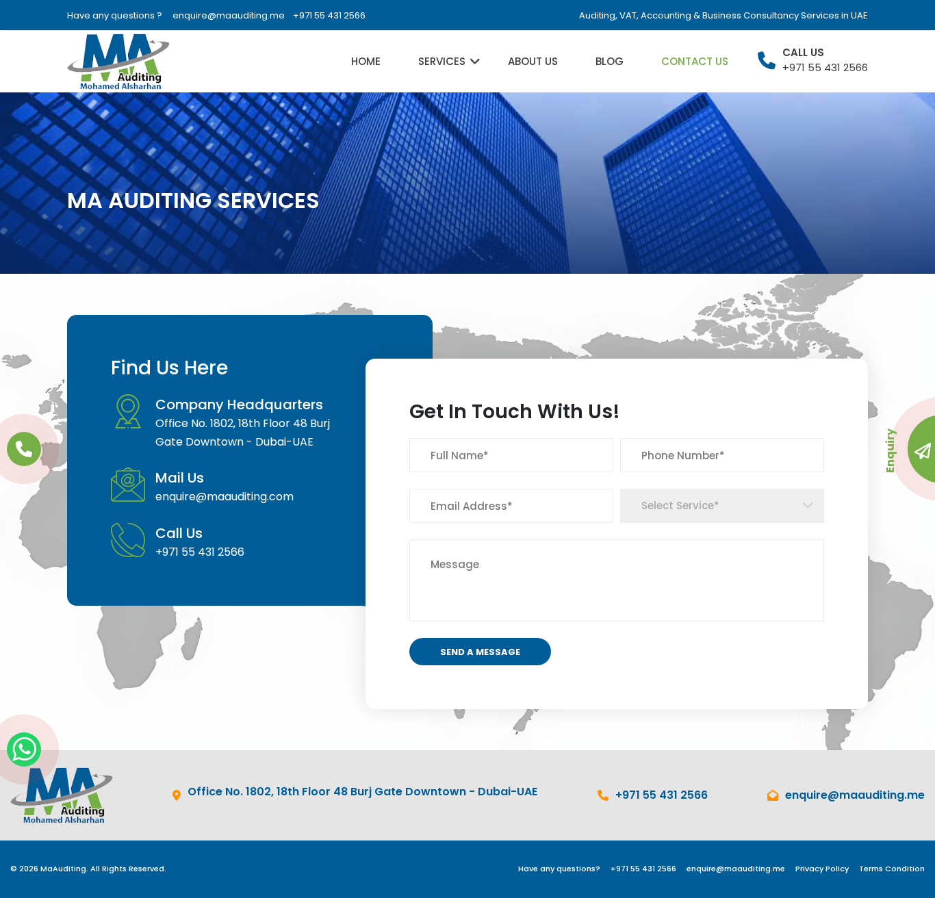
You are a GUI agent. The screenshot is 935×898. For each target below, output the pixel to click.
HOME (366, 61)
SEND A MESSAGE (480, 651)
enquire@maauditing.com (224, 496)
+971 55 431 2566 (329, 15)
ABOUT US (533, 61)
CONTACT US (694, 61)
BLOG (609, 61)
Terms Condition (892, 868)
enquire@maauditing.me (228, 15)
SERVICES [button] (441, 61)
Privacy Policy (822, 868)
